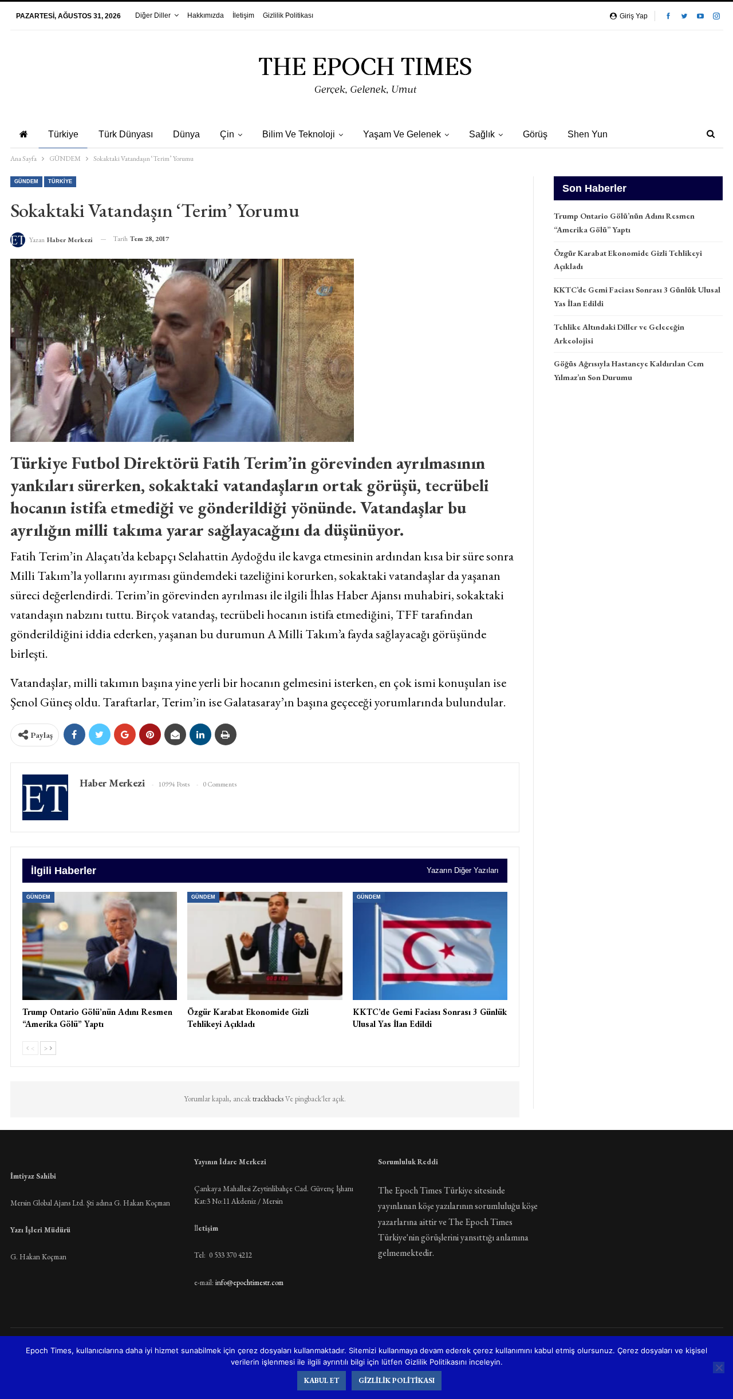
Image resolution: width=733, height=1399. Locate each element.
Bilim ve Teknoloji (298, 134)
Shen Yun (588, 134)
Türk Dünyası (125, 134)
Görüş (535, 134)
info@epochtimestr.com (249, 1282)
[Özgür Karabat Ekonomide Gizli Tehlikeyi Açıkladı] (264, 946)
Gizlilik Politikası (288, 15)
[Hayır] (718, 1367)
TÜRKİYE (60, 181)
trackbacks (269, 1099)
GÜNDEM (26, 181)
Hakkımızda (205, 15)
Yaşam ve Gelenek (402, 134)
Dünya (186, 134)
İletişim (243, 15)
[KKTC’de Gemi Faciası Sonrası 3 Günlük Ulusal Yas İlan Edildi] (430, 946)
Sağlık (482, 134)
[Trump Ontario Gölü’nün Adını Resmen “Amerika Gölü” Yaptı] (100, 946)
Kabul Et (321, 1380)
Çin (227, 134)
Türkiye (63, 134)
